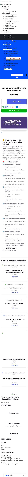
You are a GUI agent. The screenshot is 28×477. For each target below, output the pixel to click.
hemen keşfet (5, 402)
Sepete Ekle (14, 276)
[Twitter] (19, 39)
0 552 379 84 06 (14, 415)
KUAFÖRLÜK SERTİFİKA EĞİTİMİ (14, 303)
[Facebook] (21, 39)
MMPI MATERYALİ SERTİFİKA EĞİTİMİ (14, 288)
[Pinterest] (24, 39)
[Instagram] (26, 39)
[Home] (14, 41)
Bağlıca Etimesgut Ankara (14, 436)
